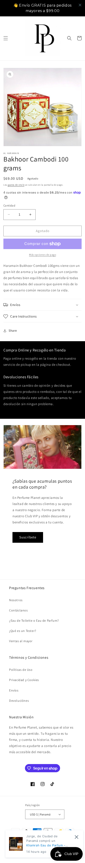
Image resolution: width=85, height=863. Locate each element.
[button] (6, 38)
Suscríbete (27, 537)
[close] (80, 5)
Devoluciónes (19, 701)
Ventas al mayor (21, 641)
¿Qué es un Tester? (22, 631)
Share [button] (13, 330)
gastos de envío (16, 184)
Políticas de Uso (21, 670)
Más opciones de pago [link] (42, 254)
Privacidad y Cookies (24, 680)
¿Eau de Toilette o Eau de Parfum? (34, 620)
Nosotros (16, 600)
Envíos (14, 690)
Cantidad (9, 205)
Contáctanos (18, 610)
